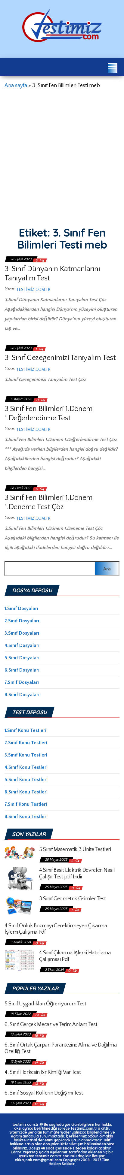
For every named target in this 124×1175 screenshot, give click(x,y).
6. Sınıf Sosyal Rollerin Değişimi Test (44, 1093)
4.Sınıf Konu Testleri (26, 767)
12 (37, 1104)
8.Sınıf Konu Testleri (26, 816)
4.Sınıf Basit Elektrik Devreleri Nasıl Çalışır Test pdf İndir (77, 873)
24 (37, 1015)
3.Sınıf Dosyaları (22, 633)
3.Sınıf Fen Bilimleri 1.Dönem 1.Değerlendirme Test (49, 413)
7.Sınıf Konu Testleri (26, 804)
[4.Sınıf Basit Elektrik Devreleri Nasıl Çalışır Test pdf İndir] (20, 877)
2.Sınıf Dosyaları (22, 621)
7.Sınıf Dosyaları (22, 682)
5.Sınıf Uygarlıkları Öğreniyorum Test (45, 1004)
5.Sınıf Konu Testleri (26, 779)
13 (37, 1084)
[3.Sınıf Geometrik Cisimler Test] (20, 905)
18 (37, 1036)
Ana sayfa (16, 86)
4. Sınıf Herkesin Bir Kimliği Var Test (43, 1072)
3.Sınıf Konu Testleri (26, 755)
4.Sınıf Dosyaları (22, 645)
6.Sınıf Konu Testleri (26, 792)
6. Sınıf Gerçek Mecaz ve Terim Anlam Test (51, 1025)
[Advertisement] (62, 156)
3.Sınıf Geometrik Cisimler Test (72, 899)
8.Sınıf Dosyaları (22, 694)
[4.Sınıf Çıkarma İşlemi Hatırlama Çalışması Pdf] (20, 959)
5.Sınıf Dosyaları (22, 657)
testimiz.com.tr (33, 289)
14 (37, 1063)
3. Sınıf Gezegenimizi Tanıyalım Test (60, 357)
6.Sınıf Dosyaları (22, 670)
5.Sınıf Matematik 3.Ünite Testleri (75, 850)
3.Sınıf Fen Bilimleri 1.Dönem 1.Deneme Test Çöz (49, 502)
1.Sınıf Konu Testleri (25, 730)
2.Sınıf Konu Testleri (26, 742)
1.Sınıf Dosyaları (21, 608)
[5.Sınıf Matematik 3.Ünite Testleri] (20, 852)
